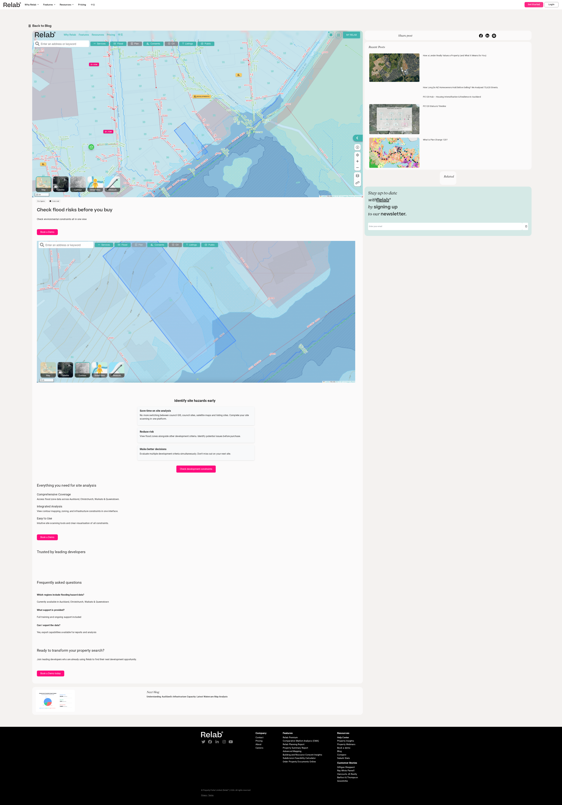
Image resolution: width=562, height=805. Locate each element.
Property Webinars (346, 744)
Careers (259, 748)
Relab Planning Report (293, 744)
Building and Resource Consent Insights (302, 754)
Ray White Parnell (345, 770)
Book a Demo (47, 232)
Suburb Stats (343, 758)
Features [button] (48, 4)
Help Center (343, 737)
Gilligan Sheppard (345, 767)
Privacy (204, 795)
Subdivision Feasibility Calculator (299, 758)
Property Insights (345, 741)
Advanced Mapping (292, 751)
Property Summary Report (295, 748)
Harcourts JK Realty (347, 774)
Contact (259, 737)
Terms (211, 795)
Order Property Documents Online (299, 761)
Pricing (259, 741)
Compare (341, 754)
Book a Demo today (50, 673)
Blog (339, 751)
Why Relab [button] (30, 4)
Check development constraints (196, 469)
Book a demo (343, 748)
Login (551, 4)
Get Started (534, 4)
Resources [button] (65, 4)
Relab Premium (290, 737)
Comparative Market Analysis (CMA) (301, 741)
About (259, 744)
